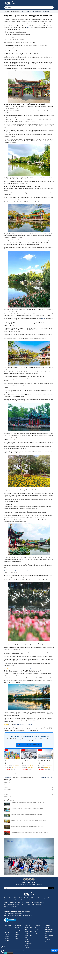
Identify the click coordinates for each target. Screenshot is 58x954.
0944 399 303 (26, 911)
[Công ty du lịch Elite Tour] (10, 2)
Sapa (16, 936)
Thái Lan (7, 934)
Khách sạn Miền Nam (29, 936)
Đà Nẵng (17, 934)
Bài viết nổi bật (9, 800)
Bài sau (49, 777)
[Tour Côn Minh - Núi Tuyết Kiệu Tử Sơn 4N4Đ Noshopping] (29, 754)
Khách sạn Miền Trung (29, 932)
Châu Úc (7, 938)
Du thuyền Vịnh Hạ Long (38, 928)
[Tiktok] (27, 879)
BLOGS (6, 794)
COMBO (6, 787)
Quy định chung (49, 929)
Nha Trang (17, 930)
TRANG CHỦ (7, 782)
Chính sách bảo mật (49, 932)
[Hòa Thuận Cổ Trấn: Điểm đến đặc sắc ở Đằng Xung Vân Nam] (7, 815)
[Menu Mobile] (52, 3)
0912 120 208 (12, 909)
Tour (5, 785)
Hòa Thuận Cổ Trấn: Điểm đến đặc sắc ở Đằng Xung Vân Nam (26, 814)
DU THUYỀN (7, 792)
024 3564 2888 (13, 907)
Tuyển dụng (48, 939)
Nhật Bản (7, 930)
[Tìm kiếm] (51, 7)
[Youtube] (30, 879)
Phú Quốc (17, 928)
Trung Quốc (7, 928)
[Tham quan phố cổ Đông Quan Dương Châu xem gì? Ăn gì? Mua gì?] (7, 804)
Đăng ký (51, 888)
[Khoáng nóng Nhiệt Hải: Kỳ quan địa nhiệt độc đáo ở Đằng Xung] (7, 810)
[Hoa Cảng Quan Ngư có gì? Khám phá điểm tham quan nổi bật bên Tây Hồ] (7, 833)
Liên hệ (47, 941)
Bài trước (43, 777)
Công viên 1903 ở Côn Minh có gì (20, 570)
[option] (12, 760)
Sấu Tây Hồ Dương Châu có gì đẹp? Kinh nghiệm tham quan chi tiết (27, 826)
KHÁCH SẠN (7, 789)
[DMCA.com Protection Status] (8, 953)
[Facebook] (24, 879)
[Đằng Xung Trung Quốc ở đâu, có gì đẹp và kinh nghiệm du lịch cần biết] (7, 821)
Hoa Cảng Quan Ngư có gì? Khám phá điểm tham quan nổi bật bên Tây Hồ (29, 832)
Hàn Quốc (7, 932)
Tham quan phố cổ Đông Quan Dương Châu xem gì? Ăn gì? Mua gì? (27, 802)
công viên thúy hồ (13, 773)
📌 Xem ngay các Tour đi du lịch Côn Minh (29, 745)
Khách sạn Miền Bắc (29, 928)
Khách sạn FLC (28, 943)
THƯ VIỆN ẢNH (8, 796)
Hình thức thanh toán (49, 936)
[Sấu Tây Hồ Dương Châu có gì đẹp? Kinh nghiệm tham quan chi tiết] (7, 827)
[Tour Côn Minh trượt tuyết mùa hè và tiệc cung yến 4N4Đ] (12, 754)
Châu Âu (7, 936)
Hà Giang (17, 938)
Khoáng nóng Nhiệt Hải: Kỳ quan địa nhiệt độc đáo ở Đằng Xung (27, 808)
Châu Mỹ (7, 940)
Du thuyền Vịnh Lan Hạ (38, 932)
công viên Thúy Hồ (31, 727)
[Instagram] (33, 879)
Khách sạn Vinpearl (27, 940)
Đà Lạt (16, 932)
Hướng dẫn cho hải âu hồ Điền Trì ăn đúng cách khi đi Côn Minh (26, 668)
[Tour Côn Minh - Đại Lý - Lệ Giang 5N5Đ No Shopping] (45, 754)
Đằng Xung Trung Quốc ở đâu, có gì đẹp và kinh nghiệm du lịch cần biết (28, 820)
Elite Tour (29, 27)
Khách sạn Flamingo (27, 946)
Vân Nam (43, 318)
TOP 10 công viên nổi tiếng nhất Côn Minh (23, 724)
